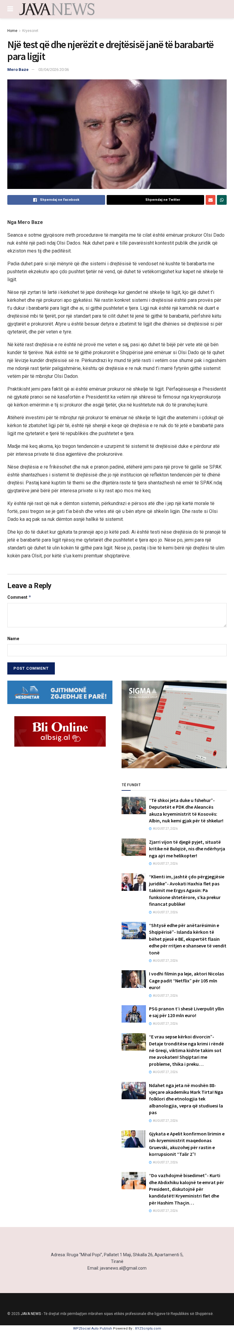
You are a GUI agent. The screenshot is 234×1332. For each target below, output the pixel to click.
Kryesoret (30, 31)
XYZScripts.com (148, 1328)
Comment (19, 597)
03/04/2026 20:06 (53, 69)
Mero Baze (18, 69)
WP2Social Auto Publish (92, 1328)
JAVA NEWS (31, 1314)
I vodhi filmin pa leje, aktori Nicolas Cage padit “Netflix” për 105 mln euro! (186, 980)
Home (12, 31)
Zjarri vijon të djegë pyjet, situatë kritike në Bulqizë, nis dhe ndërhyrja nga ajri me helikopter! (187, 849)
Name (13, 638)
